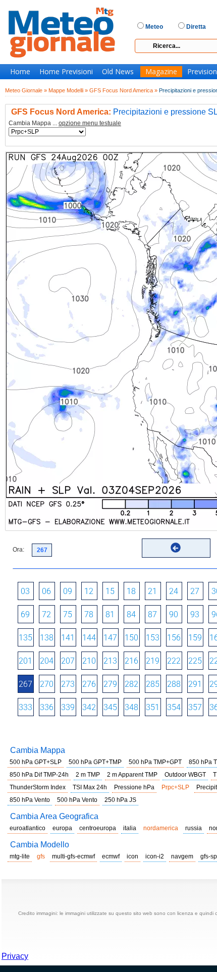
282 (131, 684)
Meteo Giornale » (26, 90)
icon (132, 856)
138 (46, 637)
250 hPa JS (120, 799)
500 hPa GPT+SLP (36, 762)
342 (89, 707)
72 (46, 614)
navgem (182, 856)
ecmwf (111, 856)
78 (88, 614)
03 (25, 591)
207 (68, 661)
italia (129, 828)
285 (152, 684)
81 (110, 614)
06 (46, 591)
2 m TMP (88, 774)
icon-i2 (154, 856)
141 (68, 637)
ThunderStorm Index (38, 787)
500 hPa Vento (77, 799)
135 (25, 637)
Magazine (161, 71)
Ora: (18, 549)
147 (110, 637)
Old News (118, 71)
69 (25, 614)
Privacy (15, 956)
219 (152, 661)
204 (46, 661)
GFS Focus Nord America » (123, 90)
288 (174, 684)
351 (152, 707)
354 (174, 707)
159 (195, 637)
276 (89, 684)
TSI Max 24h (90, 787)
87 (152, 614)
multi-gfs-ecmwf (73, 856)
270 (46, 684)
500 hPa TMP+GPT (155, 762)
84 (131, 614)
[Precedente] (175, 547)
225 (195, 661)
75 (67, 614)
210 (89, 661)
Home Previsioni (66, 71)
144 (89, 637)
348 (131, 707)
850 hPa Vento (30, 799)
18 (131, 591)
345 (110, 707)
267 (25, 684)
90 (173, 614)
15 (110, 591)
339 (68, 707)
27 (194, 591)
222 (174, 661)
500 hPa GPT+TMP (95, 762)
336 (46, 707)
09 (67, 591)
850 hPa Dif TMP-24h (39, 774)
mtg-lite (20, 856)
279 (110, 684)
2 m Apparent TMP (132, 774)
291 (195, 684)
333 (25, 707)
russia (193, 828)
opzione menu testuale (90, 123)
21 (152, 591)
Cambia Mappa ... (65, 123)
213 (110, 661)
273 (68, 684)
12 (88, 591)
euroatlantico (27, 828)
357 (195, 707)
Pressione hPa (134, 787)
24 (173, 591)
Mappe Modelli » (68, 90)
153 (152, 637)
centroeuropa (97, 828)
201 (25, 661)
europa (62, 828)
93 (194, 614)
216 (131, 661)
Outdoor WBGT (185, 774)
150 (131, 637)
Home (20, 71)
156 (174, 637)
